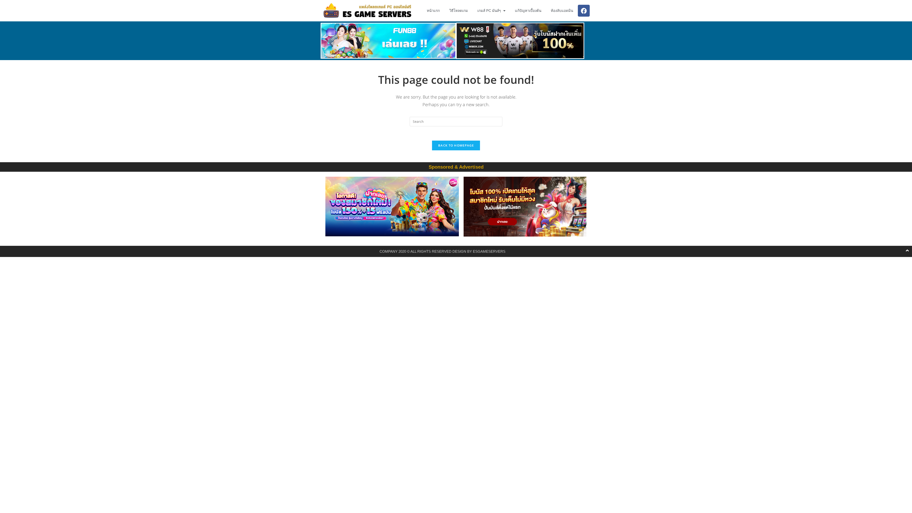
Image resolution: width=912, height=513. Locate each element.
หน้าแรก (433, 11)
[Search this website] (456, 121)
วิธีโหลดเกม (458, 11)
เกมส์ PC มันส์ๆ (489, 11)
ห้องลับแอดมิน (562, 11)
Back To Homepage (456, 145)
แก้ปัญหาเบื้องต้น (528, 11)
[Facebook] (584, 11)
